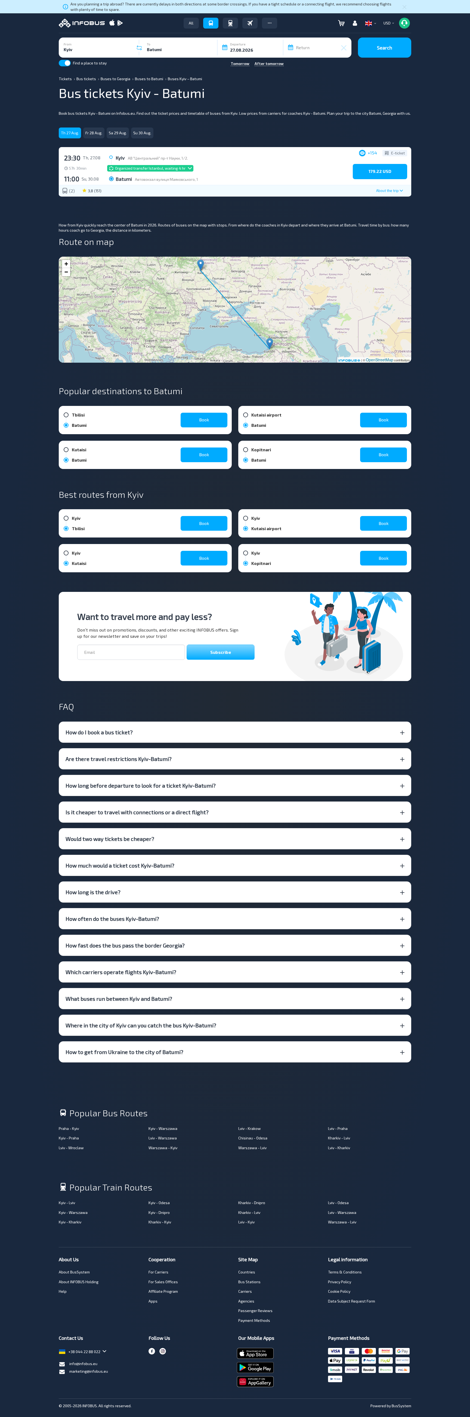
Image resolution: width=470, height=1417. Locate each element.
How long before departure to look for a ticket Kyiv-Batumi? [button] (141, 785)
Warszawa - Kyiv (163, 1147)
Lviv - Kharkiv (339, 1147)
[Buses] (210, 23)
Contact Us (71, 1338)
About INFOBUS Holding (78, 1281)
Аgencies (246, 1301)
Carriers (245, 1291)
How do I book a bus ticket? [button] (99, 732)
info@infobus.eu (83, 1363)
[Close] (404, 7)
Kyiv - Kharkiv (70, 1222)
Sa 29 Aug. (118, 132)
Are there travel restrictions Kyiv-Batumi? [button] (119, 759)
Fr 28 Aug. (93, 132)
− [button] (66, 272)
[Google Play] (120, 23)
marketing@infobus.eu (88, 1371)
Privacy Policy (339, 1281)
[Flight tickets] (250, 23)
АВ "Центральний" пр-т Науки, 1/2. (158, 158)
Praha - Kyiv (69, 1128)
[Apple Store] (112, 23)
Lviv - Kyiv (246, 1222)
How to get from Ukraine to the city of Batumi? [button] (124, 1052)
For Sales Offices (163, 1281)
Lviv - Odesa (338, 1202)
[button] (269, 23)
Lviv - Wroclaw (71, 1147)
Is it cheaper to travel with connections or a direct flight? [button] (137, 812)
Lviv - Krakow (249, 1128)
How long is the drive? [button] (93, 892)
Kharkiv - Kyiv (160, 1222)
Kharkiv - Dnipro (251, 1202)
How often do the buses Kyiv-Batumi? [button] (112, 918)
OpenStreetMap (379, 359)
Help (63, 1291)
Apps (153, 1301)
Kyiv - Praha (69, 1138)
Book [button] (204, 419)
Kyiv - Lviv (67, 1202)
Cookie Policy (339, 1291)
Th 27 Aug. (70, 132)
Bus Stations (249, 1281)
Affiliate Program (163, 1291)
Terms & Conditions (345, 1272)
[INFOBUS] (82, 23)
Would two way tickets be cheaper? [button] (110, 838)
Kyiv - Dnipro (159, 1212)
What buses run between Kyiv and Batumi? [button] (119, 998)
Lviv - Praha (338, 1128)
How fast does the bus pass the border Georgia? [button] (125, 945)
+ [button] (66, 263)
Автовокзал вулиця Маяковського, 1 (166, 179)
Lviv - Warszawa (163, 1138)
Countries (246, 1272)
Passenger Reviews (255, 1310)
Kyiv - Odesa (159, 1202)
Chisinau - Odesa (252, 1138)
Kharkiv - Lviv (339, 1138)
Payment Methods (254, 1320)
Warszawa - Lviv (252, 1147)
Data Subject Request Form (351, 1301)
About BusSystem (74, 1272)
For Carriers (158, 1272)
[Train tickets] (230, 23)
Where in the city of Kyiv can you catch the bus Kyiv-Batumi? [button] (141, 1025)
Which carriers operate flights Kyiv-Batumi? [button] (121, 972)
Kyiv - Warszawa (163, 1128)
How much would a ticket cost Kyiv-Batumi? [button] (120, 865)
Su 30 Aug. (142, 132)
